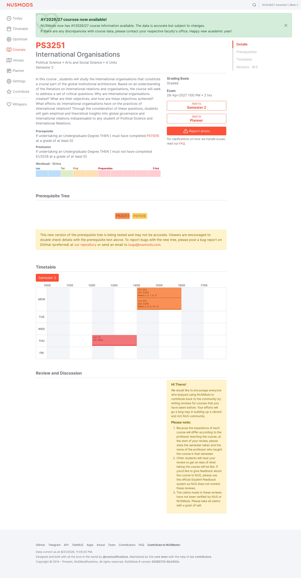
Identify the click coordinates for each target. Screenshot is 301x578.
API (66, 544)
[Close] (285, 25)
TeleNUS (77, 544)
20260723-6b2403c (165, 561)
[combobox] (258, 5)
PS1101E (153, 136)
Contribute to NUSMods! (163, 544)
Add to (196, 106)
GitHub (40, 544)
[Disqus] (98, 431)
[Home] (19, 5)
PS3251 (122, 216)
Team (111, 544)
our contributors (200, 556)
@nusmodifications (115, 556)
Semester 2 (47, 278)
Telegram (54, 544)
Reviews (247, 67)
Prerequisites (246, 52)
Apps (90, 544)
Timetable (244, 59)
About (101, 544)
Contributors (127, 544)
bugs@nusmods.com (144, 245)
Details (242, 44)
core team (161, 556)
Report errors (199, 131)
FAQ (182, 143)
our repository (85, 245)
